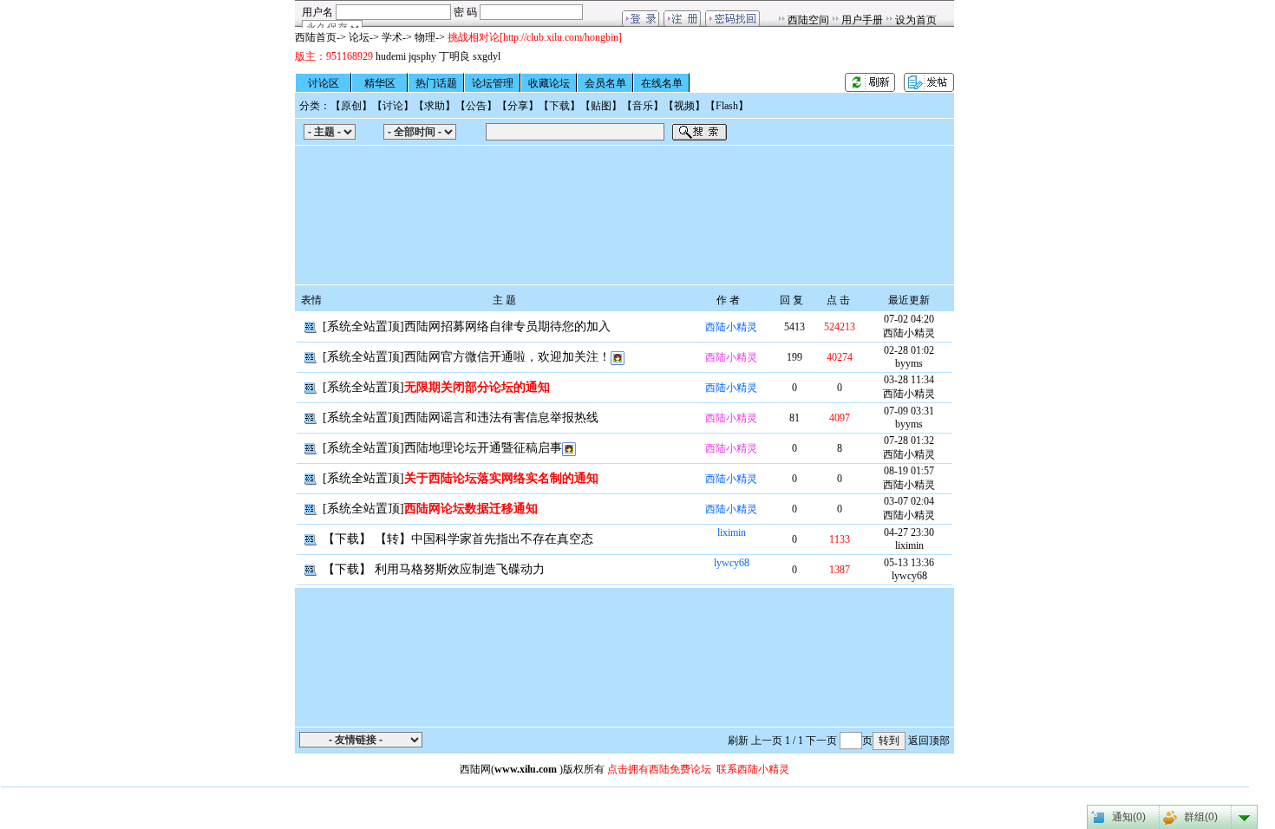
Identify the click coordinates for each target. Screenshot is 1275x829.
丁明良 (454, 56)
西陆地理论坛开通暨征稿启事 (483, 447)
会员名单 (605, 83)
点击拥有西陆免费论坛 (659, 769)
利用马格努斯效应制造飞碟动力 (460, 569)
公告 (476, 106)
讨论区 (323, 83)
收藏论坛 (549, 83)
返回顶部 (929, 740)
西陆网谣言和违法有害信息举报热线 (501, 417)
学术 (392, 37)
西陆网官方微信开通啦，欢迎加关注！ (507, 356)
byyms (909, 363)
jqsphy (422, 56)
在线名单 (662, 83)
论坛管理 (492, 83)
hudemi (391, 56)
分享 (517, 106)
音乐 (642, 106)
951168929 (349, 56)
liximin (731, 532)
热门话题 (436, 83)
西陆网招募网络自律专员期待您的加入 (507, 326)
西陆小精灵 (731, 327)
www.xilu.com (525, 769)
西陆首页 (316, 37)
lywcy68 (731, 563)
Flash (727, 106)
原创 (351, 106)
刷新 (738, 740)
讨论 (392, 106)
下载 (559, 106)
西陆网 (475, 769)
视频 (684, 106)
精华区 (380, 83)
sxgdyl (486, 56)
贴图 (601, 106)
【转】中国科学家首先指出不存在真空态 (484, 538)
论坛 (359, 37)
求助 (434, 106)
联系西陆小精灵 (752, 769)
